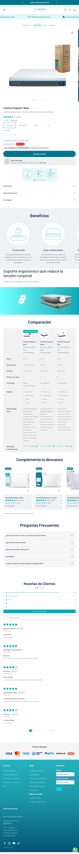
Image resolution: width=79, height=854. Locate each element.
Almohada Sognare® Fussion (46, 498)
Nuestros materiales (10, 774)
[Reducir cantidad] (6, 134)
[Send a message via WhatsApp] (75, 850)
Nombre (59, 770)
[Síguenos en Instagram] (9, 843)
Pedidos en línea (35, 798)
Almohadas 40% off (39, 2)
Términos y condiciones (37, 778)
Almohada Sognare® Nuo (14, 498)
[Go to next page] (52, 730)
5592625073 (7, 823)
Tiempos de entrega (36, 771)
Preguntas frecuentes (11, 782)
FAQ (45, 25)
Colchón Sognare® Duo (64, 343)
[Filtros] (5, 617)
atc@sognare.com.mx (15, 816)
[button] (8, 117)
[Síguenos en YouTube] (14, 843)
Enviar (59, 789)
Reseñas (52, 25)
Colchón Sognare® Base (29, 343)
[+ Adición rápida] (28, 491)
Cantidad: (6, 130)
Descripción (26, 25)
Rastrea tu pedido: (36, 794)
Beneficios (37, 25)
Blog (5, 786)
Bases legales (34, 774)
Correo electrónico (62, 778)
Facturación (33, 790)
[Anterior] (22, 2)
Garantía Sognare (9, 771)
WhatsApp (43, 163)
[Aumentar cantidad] (15, 134)
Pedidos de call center (37, 802)
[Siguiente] (56, 2)
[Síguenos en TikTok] (18, 843)
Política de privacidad (37, 782)
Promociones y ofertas (11, 778)
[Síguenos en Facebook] (4, 843)
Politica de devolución (37, 786)
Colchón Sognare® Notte (46, 343)
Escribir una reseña (39, 611)
